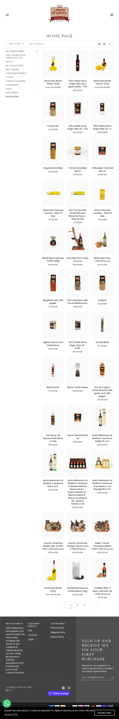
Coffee (9, 77)
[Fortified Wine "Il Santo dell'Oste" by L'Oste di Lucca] (102, 570)
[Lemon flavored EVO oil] (78, 418)
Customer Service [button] (33, 625)
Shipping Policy (58, 632)
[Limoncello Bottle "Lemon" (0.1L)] (102, 63)
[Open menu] (10, 15)
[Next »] (94, 605)
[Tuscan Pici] (53, 108)
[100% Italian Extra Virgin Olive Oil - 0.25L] (78, 325)
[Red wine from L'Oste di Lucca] (78, 240)
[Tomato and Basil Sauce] (78, 150)
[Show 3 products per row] (104, 44)
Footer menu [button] (58, 623)
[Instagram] (69, 688)
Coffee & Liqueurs (16, 81)
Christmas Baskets (16, 73)
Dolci (9, 89)
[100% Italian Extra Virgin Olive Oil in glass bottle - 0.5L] (78, 63)
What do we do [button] (14, 623)
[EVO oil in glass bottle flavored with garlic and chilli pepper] (102, 370)
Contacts (32, 635)
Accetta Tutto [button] (104, 713)
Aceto (9, 61)
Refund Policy (57, 637)
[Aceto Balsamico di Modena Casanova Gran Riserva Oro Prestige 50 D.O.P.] (102, 463)
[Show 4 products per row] (110, 44)
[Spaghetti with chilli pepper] (53, 283)
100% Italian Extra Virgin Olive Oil (16, 56)
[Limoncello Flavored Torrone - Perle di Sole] (53, 192)
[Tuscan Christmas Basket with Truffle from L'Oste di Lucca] (53, 525)
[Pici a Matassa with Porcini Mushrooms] (78, 283)
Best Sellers (12, 69)
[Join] (109, 677)
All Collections (15, 65)
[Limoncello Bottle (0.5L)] (53, 570)
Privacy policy (57, 627)
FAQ (30, 630)
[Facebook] (63, 688)
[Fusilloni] (102, 283)
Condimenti (12, 85)
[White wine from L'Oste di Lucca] (102, 240)
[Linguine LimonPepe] (53, 150)
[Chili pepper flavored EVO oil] (102, 150)
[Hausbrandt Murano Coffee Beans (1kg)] (78, 570)
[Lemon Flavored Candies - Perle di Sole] (102, 192)
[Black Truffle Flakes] (78, 370)
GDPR (31, 639)
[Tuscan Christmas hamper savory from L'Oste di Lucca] (78, 525)
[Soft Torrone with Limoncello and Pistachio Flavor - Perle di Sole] (78, 192)
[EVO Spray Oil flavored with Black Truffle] (53, 418)
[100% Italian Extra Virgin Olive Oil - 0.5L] (78, 108)
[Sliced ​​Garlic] (53, 370)
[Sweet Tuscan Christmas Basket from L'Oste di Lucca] (102, 525)
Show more (12, 96)
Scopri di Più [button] (11, 714)
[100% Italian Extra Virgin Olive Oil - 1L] (102, 108)
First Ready (12, 92)
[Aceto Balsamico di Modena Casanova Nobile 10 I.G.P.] (102, 418)
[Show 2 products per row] (99, 44)
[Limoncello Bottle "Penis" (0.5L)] (53, 63)
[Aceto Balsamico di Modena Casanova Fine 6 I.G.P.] (53, 463)
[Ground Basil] (102, 325)
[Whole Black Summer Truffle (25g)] (53, 240)
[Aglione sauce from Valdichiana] (53, 325)
